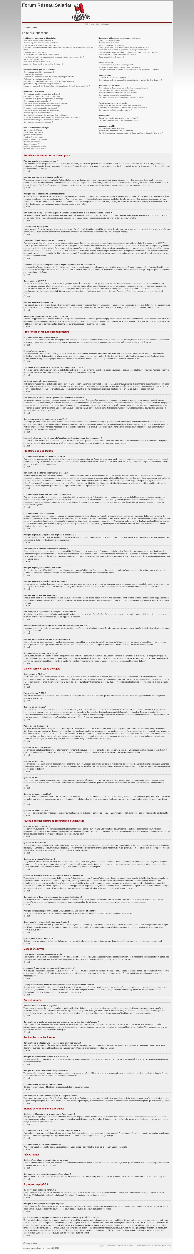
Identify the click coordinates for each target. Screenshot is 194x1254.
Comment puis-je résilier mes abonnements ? (115, 110)
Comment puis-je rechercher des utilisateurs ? (115, 95)
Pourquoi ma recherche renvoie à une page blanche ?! (118, 93)
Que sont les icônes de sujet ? (34, 149)
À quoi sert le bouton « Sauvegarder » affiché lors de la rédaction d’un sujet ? (51, 117)
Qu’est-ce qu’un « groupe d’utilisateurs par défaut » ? (118, 54)
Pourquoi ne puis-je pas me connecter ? (38, 40)
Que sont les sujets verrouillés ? (35, 146)
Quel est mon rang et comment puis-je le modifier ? (42, 84)
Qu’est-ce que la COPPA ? (33, 59)
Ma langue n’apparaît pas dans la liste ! (37, 79)
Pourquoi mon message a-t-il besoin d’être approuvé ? (43, 120)
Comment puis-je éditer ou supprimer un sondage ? (42, 106)
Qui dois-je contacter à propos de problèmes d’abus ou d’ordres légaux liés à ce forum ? (131, 133)
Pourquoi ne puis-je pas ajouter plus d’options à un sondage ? (46, 103)
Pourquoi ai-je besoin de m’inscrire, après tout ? (40, 43)
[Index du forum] (81, 12)
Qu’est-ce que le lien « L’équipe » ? (111, 57)
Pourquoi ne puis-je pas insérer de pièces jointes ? (41, 110)
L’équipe (102, 1246)
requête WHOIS (80, 1223)
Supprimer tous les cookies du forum (119, 1246)
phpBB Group (90, 1192)
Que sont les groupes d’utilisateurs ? (112, 45)
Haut (28, 171)
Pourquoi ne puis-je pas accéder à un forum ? (40, 108)
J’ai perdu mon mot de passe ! (34, 52)
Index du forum (31, 27)
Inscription (95, 24)
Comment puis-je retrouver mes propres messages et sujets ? (121, 97)
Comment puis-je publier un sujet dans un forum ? (41, 94)
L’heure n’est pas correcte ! (33, 74)
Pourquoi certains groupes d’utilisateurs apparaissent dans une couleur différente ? (129, 52)
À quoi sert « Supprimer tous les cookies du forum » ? (43, 64)
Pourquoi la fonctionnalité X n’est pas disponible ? (116, 131)
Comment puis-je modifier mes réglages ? (38, 72)
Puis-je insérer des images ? (33, 137)
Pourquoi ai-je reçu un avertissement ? (37, 113)
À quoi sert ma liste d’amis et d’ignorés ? (113, 77)
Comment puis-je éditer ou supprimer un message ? (42, 96)
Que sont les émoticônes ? (33, 135)
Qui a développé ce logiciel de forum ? (112, 128)
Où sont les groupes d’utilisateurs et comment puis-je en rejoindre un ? (124, 47)
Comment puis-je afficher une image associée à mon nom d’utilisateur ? (49, 81)
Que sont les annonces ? (32, 142)
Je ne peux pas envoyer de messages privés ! (116, 65)
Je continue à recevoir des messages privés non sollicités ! (120, 67)
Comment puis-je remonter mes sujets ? (38, 122)
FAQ (86, 24)
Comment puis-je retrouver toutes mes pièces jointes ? (119, 120)
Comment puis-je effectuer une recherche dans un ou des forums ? (123, 88)
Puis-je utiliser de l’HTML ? (33, 132)
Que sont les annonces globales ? (35, 139)
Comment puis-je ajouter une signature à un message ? (43, 99)
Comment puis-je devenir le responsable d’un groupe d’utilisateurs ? (123, 50)
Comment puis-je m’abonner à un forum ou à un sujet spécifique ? (123, 108)
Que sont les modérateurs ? (109, 43)
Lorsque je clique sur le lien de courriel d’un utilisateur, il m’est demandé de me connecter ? (56, 86)
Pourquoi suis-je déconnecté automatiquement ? (41, 45)
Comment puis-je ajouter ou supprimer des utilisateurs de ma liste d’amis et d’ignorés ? (130, 80)
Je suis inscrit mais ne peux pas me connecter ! (41, 54)
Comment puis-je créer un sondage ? (37, 101)
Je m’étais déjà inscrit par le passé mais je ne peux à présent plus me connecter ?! (53, 57)
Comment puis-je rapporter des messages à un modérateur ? (46, 115)
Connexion (105, 24)
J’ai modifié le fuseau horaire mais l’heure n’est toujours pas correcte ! (49, 77)
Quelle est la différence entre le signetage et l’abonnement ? (120, 105)
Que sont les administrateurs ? (110, 40)
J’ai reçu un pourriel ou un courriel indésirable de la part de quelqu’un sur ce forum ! (129, 69)
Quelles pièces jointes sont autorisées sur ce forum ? (118, 118)
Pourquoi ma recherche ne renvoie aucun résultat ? (117, 90)
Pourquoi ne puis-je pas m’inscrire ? (36, 61)
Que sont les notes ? (31, 144)
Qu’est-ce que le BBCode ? (33, 130)
